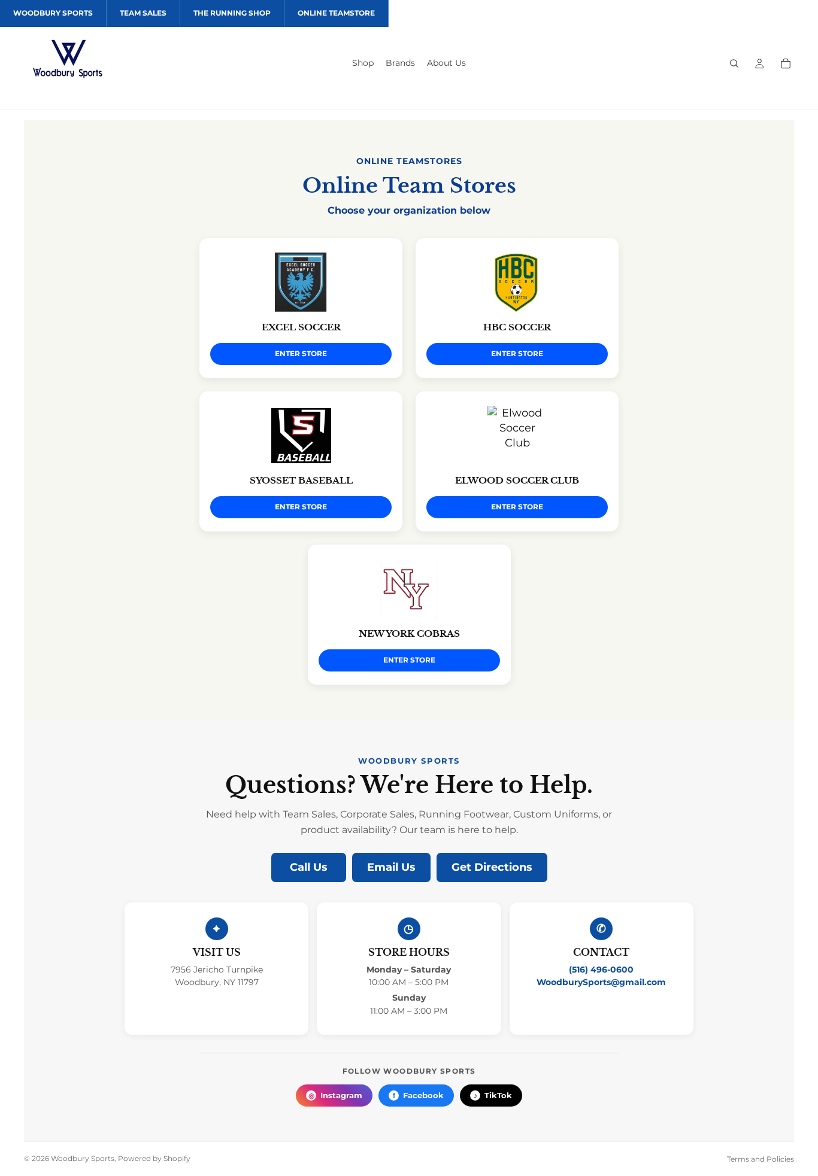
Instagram (335, 1095)
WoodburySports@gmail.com (601, 982)
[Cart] (785, 63)
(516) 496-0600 (601, 969)
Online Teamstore (336, 12)
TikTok (493, 1095)
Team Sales (143, 12)
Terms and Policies (760, 1158)
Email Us (391, 867)
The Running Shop (232, 12)
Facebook (418, 1095)
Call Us (309, 867)
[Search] (734, 63)
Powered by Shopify (154, 1158)
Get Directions (492, 867)
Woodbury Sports (53, 12)
